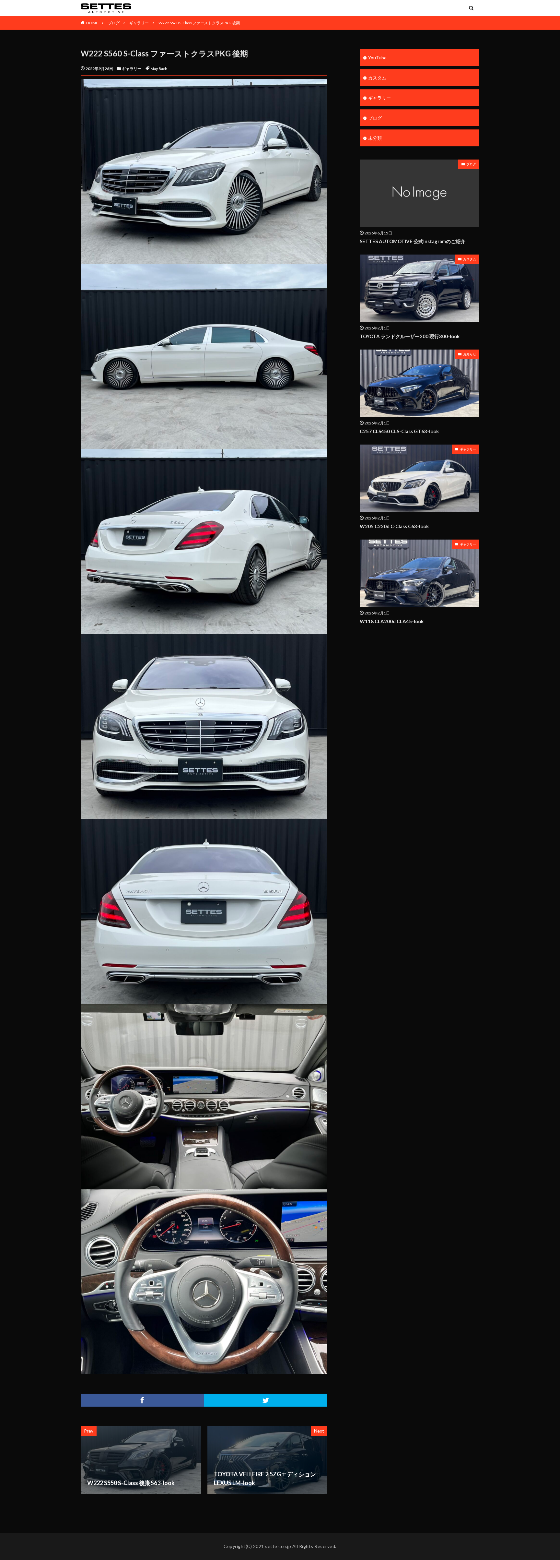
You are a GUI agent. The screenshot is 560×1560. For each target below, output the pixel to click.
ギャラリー (139, 22)
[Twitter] (266, 1400)
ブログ (114, 22)
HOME (92, 22)
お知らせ (469, 354)
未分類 (375, 138)
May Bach (158, 68)
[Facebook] (142, 1400)
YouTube (377, 57)
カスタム (377, 77)
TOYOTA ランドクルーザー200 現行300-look (410, 336)
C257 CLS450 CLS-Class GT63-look (399, 431)
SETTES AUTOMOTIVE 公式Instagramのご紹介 (412, 241)
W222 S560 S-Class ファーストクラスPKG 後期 (199, 22)
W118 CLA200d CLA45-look (392, 621)
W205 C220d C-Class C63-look (394, 526)
